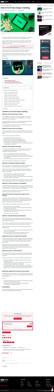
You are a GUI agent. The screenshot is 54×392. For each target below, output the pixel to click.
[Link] (16, 363)
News (16, 1)
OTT (13, 342)
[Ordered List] (11, 363)
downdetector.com (6, 122)
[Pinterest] (8, 337)
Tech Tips (29, 384)
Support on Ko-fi (17, 318)
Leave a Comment (7, 332)
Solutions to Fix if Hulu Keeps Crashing (10, 90)
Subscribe (29, 326)
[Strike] (10, 363)
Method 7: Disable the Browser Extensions (12, 101)
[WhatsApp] (6, 337)
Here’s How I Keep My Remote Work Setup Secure (47, 70)
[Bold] (6, 363)
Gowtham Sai (13, 10)
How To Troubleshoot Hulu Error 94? (12, 81)
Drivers (36, 382)
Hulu (5, 342)
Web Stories (37, 384)
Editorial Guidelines (49, 385)
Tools (37, 1)
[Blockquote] (13, 363)
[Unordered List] (12, 363)
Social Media (29, 385)
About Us (48, 381)
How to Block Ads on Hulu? (10, 80)
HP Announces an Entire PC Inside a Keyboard (47, 77)
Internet (9, 342)
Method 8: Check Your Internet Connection (12, 103)
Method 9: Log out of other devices (10, 104)
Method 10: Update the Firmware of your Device (13, 106)
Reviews (28, 382)
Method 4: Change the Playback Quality (11, 96)
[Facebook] (3, 337)
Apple (19, 1)
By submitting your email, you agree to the (13, 328)
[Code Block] (14, 363)
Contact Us (48, 382)
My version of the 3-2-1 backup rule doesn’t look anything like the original (46, 66)
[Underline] (9, 363)
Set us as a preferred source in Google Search (11, 47)
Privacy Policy (48, 384)
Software (37, 381)
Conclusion (5, 108)
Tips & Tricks (5, 5)
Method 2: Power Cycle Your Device (10, 93)
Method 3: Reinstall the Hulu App (10, 95)
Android (23, 1)
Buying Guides (38, 385)
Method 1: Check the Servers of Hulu (11, 92)
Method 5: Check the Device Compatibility (12, 98)
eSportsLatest (4, 385)
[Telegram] (10, 337)
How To (10, 5)
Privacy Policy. (21, 328)
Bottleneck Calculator (47, 390)
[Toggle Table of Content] (31, 88)
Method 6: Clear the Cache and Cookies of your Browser (14, 100)
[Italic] (7, 363)
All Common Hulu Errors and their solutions (13, 82)
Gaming (33, 1)
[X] (4, 337)
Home (2, 5)
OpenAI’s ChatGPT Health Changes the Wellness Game (47, 73)
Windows (28, 1)
